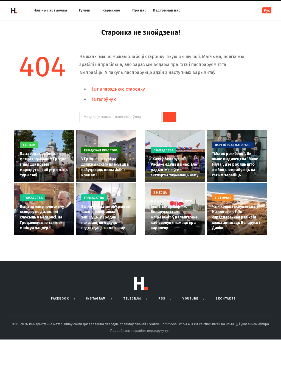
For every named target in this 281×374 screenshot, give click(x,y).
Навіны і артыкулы (50, 10)
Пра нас (139, 10)
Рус (267, 10)
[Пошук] (250, 10)
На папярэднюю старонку (117, 89)
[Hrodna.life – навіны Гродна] (14, 10)
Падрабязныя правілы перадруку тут (140, 331)
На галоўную (103, 99)
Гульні (84, 10)
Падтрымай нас (166, 10)
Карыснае (111, 10)
